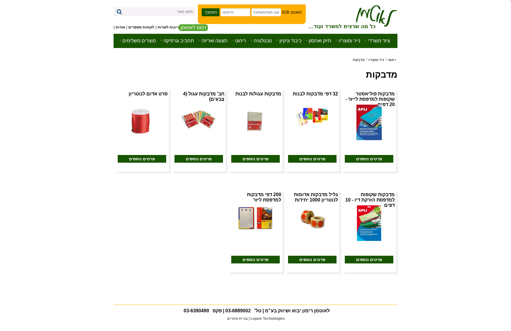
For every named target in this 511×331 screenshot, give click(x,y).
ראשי (392, 60)
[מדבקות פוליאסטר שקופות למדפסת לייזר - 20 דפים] (369, 122)
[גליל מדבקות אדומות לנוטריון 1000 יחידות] (312, 218)
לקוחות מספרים (141, 27)
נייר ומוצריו (376, 60)
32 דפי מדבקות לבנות (315, 93)
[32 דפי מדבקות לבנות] (312, 116)
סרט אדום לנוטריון (148, 93)
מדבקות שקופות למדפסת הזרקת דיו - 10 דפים (370, 200)
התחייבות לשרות (171, 27)
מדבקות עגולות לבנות (258, 93)
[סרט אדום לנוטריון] (142, 120)
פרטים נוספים (369, 158)
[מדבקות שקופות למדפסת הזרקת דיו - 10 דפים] (369, 223)
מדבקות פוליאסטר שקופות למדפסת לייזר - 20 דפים (370, 99)
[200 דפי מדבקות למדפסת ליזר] (255, 217)
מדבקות (359, 60)
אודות (120, 27)
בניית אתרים (237, 318)
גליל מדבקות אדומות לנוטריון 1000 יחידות (316, 197)
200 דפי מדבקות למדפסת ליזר (264, 197)
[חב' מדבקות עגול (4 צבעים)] (198, 119)
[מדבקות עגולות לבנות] (255, 122)
